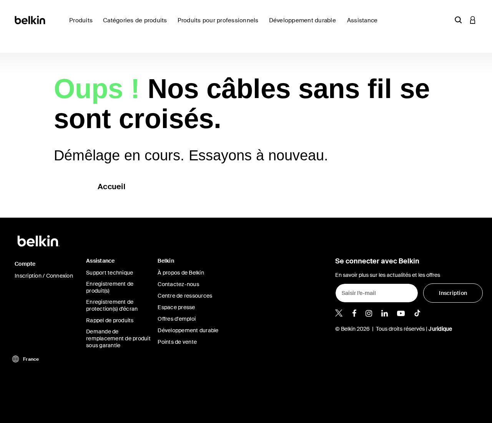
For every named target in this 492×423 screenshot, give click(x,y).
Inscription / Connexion (44, 275)
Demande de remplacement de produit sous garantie (118, 338)
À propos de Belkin (181, 272)
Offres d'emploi (177, 318)
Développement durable (188, 330)
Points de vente (177, 341)
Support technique (109, 272)
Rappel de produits (110, 320)
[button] (458, 20)
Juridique (440, 328)
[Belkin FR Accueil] (31, 19)
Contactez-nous (178, 284)
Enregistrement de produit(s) (109, 287)
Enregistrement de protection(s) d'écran (112, 305)
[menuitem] (305, 24)
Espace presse (176, 307)
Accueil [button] (111, 187)
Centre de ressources (185, 295)
